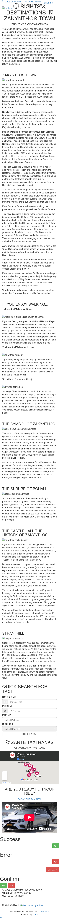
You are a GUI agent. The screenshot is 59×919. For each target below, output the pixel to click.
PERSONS (7, 705)
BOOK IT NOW (29, 733)
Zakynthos (44, 911)
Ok (55, 845)
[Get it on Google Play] (31, 904)
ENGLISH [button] (49, 2)
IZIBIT (35, 914)
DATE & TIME (9, 696)
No (11, 885)
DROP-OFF (7, 723)
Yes (3, 885)
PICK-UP (6, 714)
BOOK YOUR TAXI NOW (29, 799)
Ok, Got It (52, 869)
